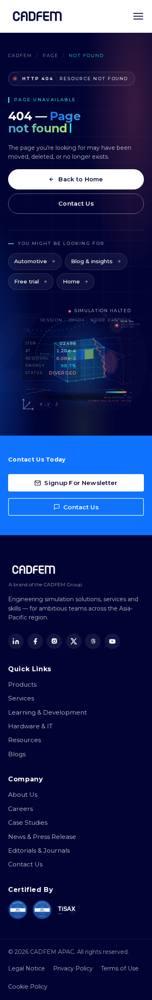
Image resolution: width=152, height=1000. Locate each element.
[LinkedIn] (16, 641)
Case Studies (27, 822)
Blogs (17, 754)
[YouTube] (112, 641)
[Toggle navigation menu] (138, 16)
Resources (24, 740)
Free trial (26, 281)
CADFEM (20, 55)
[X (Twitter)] (73, 641)
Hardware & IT (30, 726)
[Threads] (93, 641)
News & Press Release (42, 836)
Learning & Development (47, 712)
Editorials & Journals (39, 850)
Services (21, 698)
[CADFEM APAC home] (37, 16)
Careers (20, 809)
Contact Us (76, 203)
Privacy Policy (73, 968)
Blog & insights (92, 261)
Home (71, 281)
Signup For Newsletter (80, 483)
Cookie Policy (27, 986)
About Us (22, 794)
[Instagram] (54, 641)
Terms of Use (120, 968)
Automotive (30, 261)
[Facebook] (35, 641)
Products (22, 684)
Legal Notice (26, 968)
